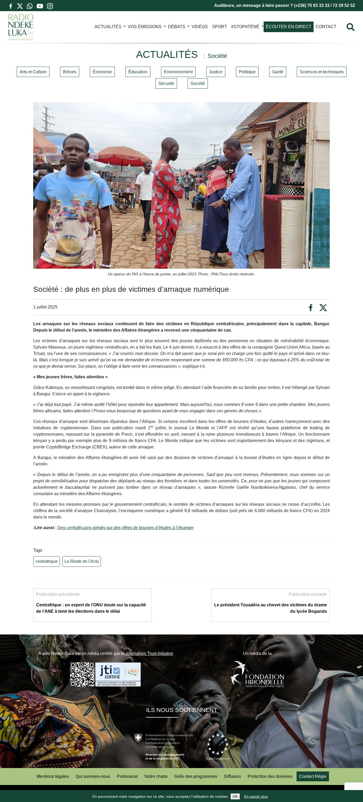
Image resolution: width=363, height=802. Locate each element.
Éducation (137, 72)
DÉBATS (176, 26)
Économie (102, 72)
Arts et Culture (33, 72)
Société (198, 83)
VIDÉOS (200, 26)
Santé (277, 72)
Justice (215, 72)
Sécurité (166, 83)
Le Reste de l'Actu (82, 561)
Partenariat (127, 776)
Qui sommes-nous (93, 776)
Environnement (178, 72)
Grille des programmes (195, 776)
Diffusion (232, 776)
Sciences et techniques (322, 72)
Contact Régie (312, 776)
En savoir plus (256, 796)
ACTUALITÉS (108, 26)
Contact (326, 26)
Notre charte (156, 776)
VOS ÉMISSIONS (145, 26)
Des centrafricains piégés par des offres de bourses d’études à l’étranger (126, 527)
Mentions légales (53, 776)
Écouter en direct (288, 26)
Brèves (69, 72)
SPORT (219, 26)
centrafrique (46, 561)
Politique (247, 72)
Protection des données (270, 776)
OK (235, 796)
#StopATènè (245, 26)
